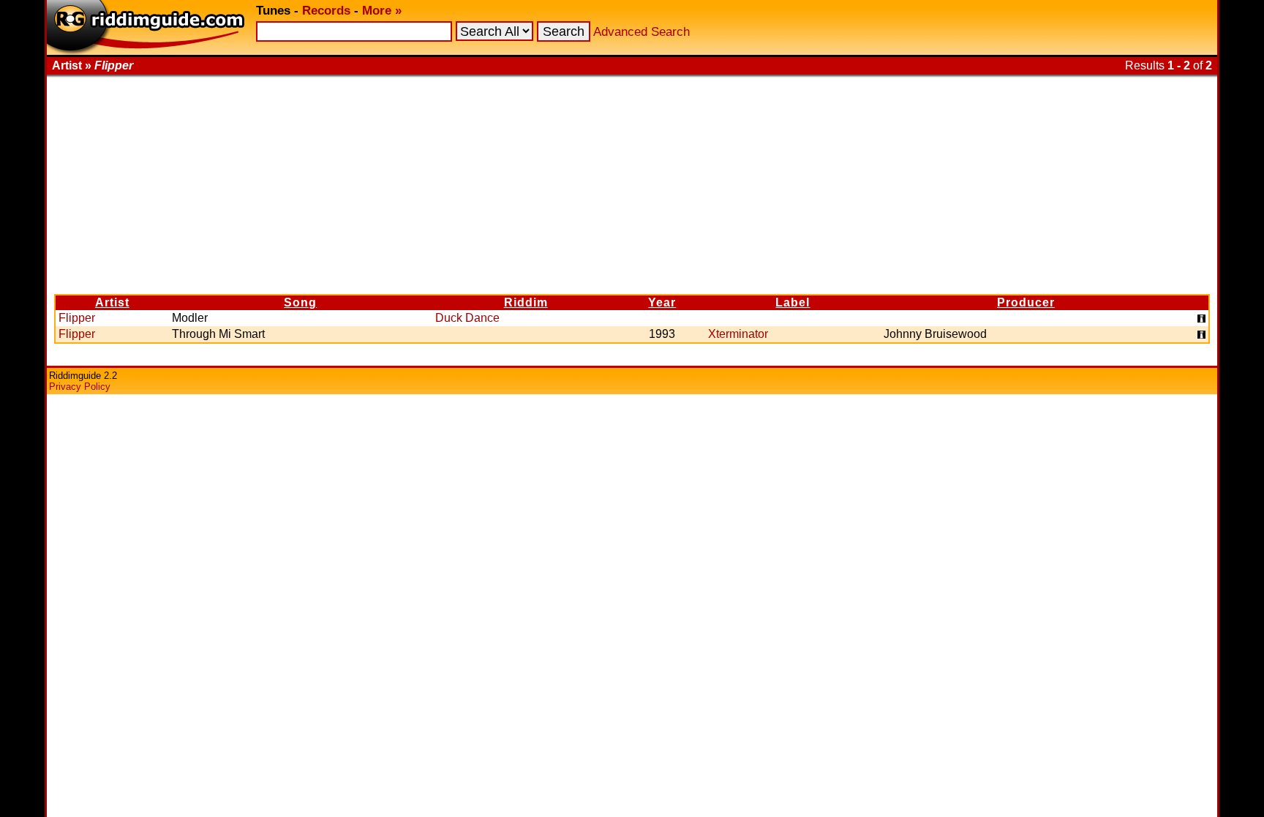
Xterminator (738, 334)
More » (382, 11)
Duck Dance (467, 318)
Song (300, 302)
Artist (112, 302)
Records (326, 11)
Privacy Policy (79, 386)
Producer (1026, 302)
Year (662, 302)
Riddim (526, 302)
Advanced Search (641, 32)
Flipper (77, 318)
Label (792, 302)
